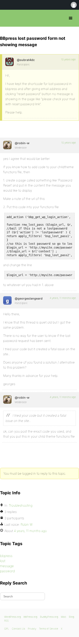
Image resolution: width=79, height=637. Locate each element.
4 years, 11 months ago (63, 298)
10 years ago (68, 59)
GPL (6, 628)
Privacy (32, 628)
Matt (63, 616)
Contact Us (18, 628)
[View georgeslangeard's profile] (7, 300)
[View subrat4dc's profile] (9, 62)
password (7, 571)
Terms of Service (48, 628)
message (7, 566)
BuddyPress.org (49, 616)
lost (2, 561)
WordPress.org (12, 616)
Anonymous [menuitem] (73, 5)
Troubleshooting (20, 505)
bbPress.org (7, 18)
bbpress (6, 556)
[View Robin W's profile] (7, 145)
